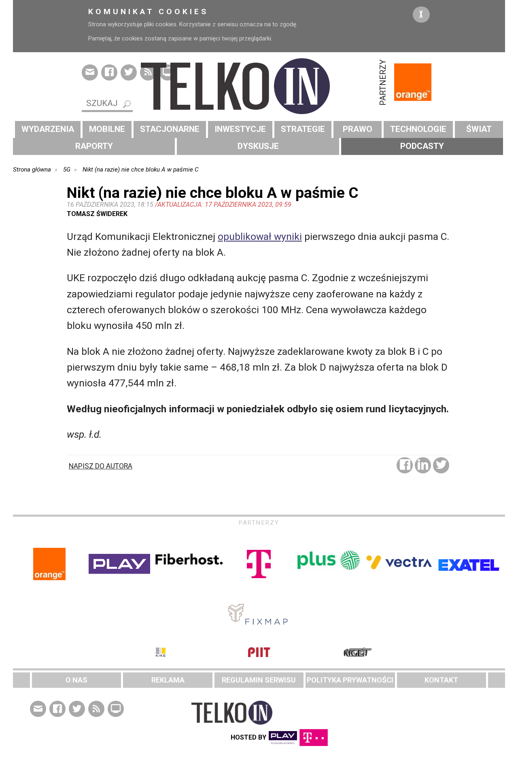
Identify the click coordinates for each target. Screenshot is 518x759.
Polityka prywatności (350, 680)
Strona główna (32, 169)
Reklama (168, 680)
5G (66, 169)
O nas (76, 680)
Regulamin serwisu (259, 680)
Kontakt (441, 680)
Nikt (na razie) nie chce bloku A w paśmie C (140, 169)
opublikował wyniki (260, 236)
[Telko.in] (259, 86)
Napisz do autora (100, 466)
